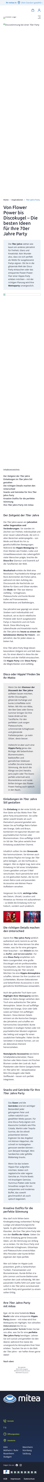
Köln (5, 1447)
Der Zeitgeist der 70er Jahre (16, 476)
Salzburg (27, 1453)
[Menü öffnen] (39, 17)
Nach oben (8, 1361)
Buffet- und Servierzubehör (19, 953)
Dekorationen (10, 1325)
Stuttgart (7, 1456)
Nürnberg (27, 1450)
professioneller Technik (14, 1329)
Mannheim (28, 1447)
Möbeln (27, 950)
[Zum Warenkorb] (32, 10)
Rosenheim (8, 1453)
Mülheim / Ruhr (10, 1450)
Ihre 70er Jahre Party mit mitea (18, 505)
